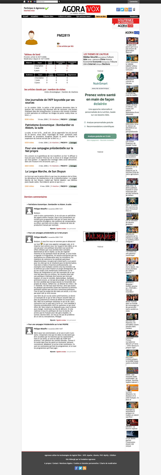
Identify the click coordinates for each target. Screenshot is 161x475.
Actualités (34, 16)
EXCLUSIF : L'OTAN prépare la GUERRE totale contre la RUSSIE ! (132, 361)
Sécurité (94, 57)
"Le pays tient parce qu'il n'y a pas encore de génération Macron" (132, 48)
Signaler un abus (61, 228)
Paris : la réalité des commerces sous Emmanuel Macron (132, 208)
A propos (47, 463)
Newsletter (134, 16)
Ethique (98, 64)
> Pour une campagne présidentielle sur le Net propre (47, 233)
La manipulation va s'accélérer (132, 156)
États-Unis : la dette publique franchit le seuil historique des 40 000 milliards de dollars (132, 190)
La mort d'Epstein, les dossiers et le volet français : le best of (132, 396)
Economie (87, 62)
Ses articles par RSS (66, 46)
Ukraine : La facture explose (131, 428)
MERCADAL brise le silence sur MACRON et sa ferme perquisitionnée (132, 128)
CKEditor (113, 455)
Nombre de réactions (70, 92)
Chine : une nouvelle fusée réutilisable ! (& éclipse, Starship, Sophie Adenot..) (132, 378)
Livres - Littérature (93, 59)
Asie (85, 59)
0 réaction (55, 186)
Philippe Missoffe (40, 209)
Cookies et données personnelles (86, 463)
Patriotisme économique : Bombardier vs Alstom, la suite (49, 126)
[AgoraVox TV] (130, 11)
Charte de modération (108, 463)
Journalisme (102, 57)
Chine (102, 59)
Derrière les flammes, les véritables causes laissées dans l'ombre (132, 324)
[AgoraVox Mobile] (134, 11)
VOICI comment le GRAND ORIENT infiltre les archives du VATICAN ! (132, 66)
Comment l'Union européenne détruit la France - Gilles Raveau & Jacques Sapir (132, 343)
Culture (110, 57)
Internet (92, 64)
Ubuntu (96, 455)
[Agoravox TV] (34, 1)
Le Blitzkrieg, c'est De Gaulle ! (132, 94)
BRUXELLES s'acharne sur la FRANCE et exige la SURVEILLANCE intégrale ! (132, 238)
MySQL (106, 455)
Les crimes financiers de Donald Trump (131, 143)
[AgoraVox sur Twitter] (122, 11)
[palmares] (100, 241)
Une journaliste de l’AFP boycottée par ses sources (50, 101)
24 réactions (54, 143)
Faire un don (101, 16)
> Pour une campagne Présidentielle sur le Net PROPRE (47, 324)
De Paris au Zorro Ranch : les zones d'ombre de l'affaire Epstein (132, 269)
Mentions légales (66, 463)
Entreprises (106, 62)
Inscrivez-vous (29, 11)
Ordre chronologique (52, 92)
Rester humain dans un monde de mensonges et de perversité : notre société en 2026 (132, 306)
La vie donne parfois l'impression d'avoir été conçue (130, 442)
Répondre (53, 228)
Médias (86, 57)
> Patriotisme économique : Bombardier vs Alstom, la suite (49, 204)
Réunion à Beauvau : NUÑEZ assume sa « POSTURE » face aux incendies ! (131, 287)
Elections (106, 64)
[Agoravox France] (28, 1)
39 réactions (54, 119)
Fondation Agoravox (87, 459)
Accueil (25, 16)
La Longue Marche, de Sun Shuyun (45, 171)
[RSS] (126, 11)
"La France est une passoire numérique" (131, 253)
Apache (89, 455)
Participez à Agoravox (34, 8)
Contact (55, 463)
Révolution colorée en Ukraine (130, 81)
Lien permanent (71, 228)
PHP (101, 455)
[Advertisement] (64, 23)
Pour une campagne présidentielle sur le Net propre (49, 150)
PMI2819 (64, 119)
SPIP (84, 455)
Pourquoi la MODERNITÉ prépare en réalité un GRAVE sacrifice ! (132, 413)
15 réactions (54, 166)
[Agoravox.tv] (132, 34)
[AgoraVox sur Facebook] (118, 11)
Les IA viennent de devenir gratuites (132, 222)
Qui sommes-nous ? (83, 16)
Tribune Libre (48, 16)
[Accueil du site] (81, 14)
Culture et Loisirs (64, 16)
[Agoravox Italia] (31, 1)
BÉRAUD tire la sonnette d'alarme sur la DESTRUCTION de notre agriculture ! (132, 171)
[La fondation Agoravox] (125, 28)
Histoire (109, 59)
